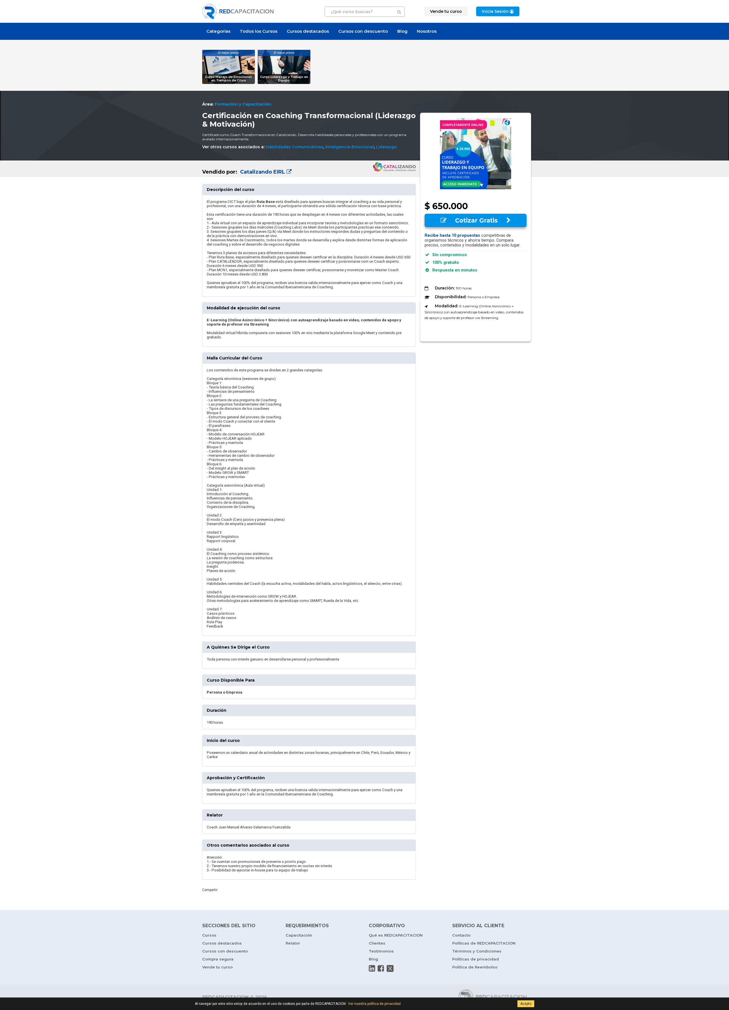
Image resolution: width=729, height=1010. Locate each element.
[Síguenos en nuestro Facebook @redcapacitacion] (381, 968)
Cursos (209, 935)
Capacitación (299, 935)
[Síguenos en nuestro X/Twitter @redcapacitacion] (390, 968)
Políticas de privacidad (475, 959)
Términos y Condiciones (476, 951)
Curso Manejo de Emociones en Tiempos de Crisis (228, 78)
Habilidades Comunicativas (294, 146)
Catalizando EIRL (262, 172)
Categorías (218, 31)
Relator (293, 943)
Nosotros (427, 31)
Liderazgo (386, 146)
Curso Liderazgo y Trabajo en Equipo (284, 78)
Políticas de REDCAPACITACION (483, 943)
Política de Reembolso (474, 967)
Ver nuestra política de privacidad (374, 1004)
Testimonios (381, 951)
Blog (402, 31)
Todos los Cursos (258, 31)
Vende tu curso (217, 967)
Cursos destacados (308, 31)
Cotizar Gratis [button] (476, 220)
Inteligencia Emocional (349, 146)
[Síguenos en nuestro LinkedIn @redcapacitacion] (372, 968)
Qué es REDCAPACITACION (396, 935)
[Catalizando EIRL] (309, 167)
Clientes (377, 943)
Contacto (461, 935)
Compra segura (218, 959)
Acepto (525, 1004)
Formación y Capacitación (243, 104)
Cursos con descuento (363, 31)
